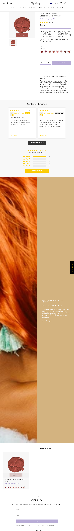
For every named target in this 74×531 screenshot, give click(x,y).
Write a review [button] (37, 171)
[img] (14, 110)
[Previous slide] (6, 126)
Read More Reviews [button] (37, 143)
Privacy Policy (45, 525)
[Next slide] (68, 126)
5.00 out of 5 (42, 150)
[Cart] (70, 3)
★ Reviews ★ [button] (72, 267)
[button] (23, 8)
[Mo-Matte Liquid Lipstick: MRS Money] (16, 464)
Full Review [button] (14, 136)
